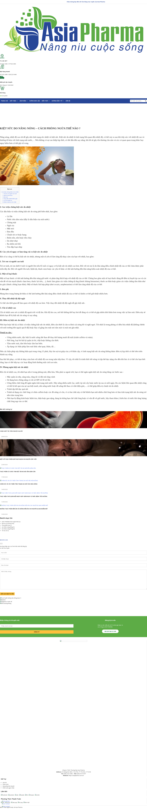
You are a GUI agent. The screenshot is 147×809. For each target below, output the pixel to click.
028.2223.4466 (13, 74)
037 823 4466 (3, 64)
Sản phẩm (23, 101)
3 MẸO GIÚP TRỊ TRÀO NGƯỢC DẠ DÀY (11, 431)
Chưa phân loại (6, 525)
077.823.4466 (12, 64)
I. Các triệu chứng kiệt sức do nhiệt (9, 192)
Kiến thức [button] (45, 101)
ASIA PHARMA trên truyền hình (10, 521)
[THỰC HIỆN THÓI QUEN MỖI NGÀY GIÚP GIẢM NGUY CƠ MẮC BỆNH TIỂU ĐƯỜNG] (24, 493)
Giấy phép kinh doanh (8, 786)
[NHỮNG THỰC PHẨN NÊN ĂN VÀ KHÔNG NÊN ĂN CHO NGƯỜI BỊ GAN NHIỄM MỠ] (24, 505)
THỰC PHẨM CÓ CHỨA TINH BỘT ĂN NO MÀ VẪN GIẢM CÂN (17, 471)
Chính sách (6, 784)
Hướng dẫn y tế (57, 101)
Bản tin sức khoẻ (6, 523)
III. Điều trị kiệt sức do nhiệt (9, 202)
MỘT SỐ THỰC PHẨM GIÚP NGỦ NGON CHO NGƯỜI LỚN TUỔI (18, 459)
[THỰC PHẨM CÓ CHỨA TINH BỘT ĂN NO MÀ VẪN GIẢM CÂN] (18, 468)
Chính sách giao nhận (8, 788)
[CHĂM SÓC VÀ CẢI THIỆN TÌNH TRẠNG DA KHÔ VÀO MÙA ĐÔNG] (19, 480)
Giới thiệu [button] (13, 101)
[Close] (1, 543)
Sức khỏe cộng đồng (7, 529)
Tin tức (4, 530)
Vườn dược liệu (34, 101)
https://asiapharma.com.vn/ (76, 775)
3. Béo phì (5, 197)
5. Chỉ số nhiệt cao (7, 200)
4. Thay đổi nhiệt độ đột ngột (10, 198)
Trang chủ (4, 101)
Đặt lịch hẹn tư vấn (110, 631)
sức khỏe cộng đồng (7, 527)
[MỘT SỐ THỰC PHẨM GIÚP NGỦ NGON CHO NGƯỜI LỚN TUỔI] (73, 456)
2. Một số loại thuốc (8, 195)
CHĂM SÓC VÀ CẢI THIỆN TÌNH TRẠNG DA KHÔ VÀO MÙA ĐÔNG (18, 484)
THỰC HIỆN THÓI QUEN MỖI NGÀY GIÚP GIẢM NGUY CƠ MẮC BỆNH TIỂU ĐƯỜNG (23, 496)
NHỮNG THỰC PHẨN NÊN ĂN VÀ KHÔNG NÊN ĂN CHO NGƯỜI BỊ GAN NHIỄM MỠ (23, 509)
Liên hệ (68, 101)
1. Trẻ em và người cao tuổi (10, 193)
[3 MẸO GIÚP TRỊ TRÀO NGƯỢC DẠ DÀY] (73, 428)
